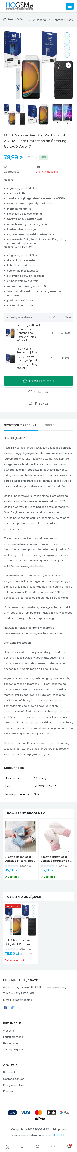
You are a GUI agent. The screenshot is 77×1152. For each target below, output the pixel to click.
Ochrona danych (13, 1079)
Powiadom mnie (42, 381)
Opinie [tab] (49, 425)
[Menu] (70, 6)
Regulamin (9, 1072)
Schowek (41, 392)
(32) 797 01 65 (24, 993)
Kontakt (8, 1091)
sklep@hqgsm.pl (22, 1000)
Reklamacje (10, 1043)
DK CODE (59, 1135)
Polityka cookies (13, 1085)
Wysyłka (8, 1030)
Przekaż (41, 403)
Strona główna (16, 19)
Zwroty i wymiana (14, 1049)
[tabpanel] (38, 616)
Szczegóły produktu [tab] (21, 425)
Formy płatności (13, 1037)
